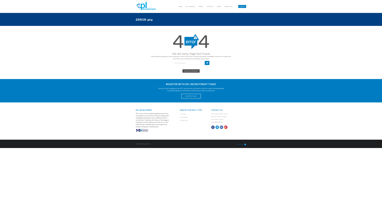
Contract (183, 114)
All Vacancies (190, 6)
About (201, 6)
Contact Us (228, 6)
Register (242, 6)
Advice (219, 6)
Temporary (183, 120)
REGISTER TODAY (191, 96)
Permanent (184, 117)
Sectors (210, 6)
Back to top (240, 144)
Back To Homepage (191, 71)
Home (180, 6)
